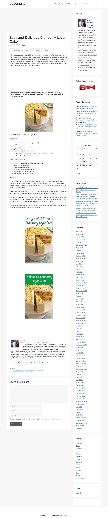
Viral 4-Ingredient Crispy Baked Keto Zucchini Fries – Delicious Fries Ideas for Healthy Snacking (86, 196)
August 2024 (80, 261)
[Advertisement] (39, 21)
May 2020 (79, 380)
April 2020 (79, 382)
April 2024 (79, 272)
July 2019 (79, 407)
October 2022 (80, 318)
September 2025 (81, 245)
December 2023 (81, 283)
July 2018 (79, 428)
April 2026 (79, 234)
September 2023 (81, 291)
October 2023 (80, 288)
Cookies (78, 459)
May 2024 (79, 269)
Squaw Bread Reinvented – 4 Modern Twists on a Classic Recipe (87, 113)
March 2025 (80, 253)
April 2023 (79, 304)
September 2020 (81, 369)
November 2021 (81, 342)
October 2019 (80, 399)
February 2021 (80, 355)
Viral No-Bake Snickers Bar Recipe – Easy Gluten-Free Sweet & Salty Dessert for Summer (87, 203)
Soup (77, 473)
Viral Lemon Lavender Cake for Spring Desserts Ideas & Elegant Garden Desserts (86, 215)
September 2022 (81, 320)
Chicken (78, 454)
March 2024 (80, 275)
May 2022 (79, 331)
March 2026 (80, 237)
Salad (78, 467)
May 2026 (79, 231)
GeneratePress (64, 515)
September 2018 (81, 423)
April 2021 (79, 350)
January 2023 (80, 312)
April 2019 (79, 415)
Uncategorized (80, 478)
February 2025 (80, 256)
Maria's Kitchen (17, 4)
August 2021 (80, 347)
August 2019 (80, 404)
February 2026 (80, 239)
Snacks (78, 470)
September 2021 (81, 345)
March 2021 (80, 353)
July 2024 (79, 264)
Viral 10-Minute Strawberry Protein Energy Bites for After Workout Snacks (87, 190)
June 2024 (79, 266)
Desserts (79, 462)
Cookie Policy (85, 4)
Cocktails (79, 456)
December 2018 (81, 417)
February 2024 (80, 277)
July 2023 (79, 296)
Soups (78, 475)
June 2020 (79, 377)
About (76, 4)
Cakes (13, 368)
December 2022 (81, 315)
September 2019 (81, 401)
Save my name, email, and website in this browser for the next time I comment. (36, 419)
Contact (94, 4)
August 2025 (80, 248)
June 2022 (79, 328)
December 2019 (81, 393)
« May (78, 173)
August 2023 (80, 293)
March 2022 (80, 337)
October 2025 (80, 242)
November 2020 (81, 364)
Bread (78, 446)
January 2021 (80, 358)
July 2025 (79, 250)
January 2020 (80, 390)
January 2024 (80, 280)
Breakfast (79, 448)
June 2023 (79, 299)
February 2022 (80, 339)
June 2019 (79, 409)
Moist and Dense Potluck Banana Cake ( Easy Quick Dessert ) (28, 370)
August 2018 (80, 426)
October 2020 (80, 366)
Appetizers (79, 443)
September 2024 (81, 258)
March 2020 (80, 385)
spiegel (78, 493)
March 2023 (80, 307)
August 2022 (80, 323)
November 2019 (81, 396)
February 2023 (80, 310)
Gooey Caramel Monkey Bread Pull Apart (22, 371)
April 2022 (79, 334)
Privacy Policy (59, 4)
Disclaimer (69, 4)
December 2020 (81, 361)
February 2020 (80, 388)
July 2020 (79, 374)
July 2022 (79, 326)
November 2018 (81, 420)
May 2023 (79, 302)
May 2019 (79, 412)
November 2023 (81, 285)
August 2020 (80, 372)
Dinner (78, 465)
